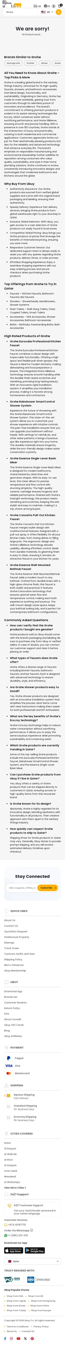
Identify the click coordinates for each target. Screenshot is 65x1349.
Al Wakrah (10, 1154)
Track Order (11, 948)
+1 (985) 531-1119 (18, 1235)
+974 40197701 (17, 1224)
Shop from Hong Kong (43, 1300)
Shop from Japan (16, 1300)
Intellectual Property (16, 937)
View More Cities (14, 1187)
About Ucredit (12, 1019)
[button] (38, 6)
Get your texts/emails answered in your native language (35, 1212)
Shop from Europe (41, 1310)
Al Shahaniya (12, 1182)
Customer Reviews (15, 1002)
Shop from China (39, 1305)
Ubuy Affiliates (13, 1036)
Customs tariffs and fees (19, 954)
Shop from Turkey (16, 1310)
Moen (24, 63)
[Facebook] (7, 1339)
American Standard (46, 63)
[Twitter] (27, 1339)
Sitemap (9, 942)
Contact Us (11, 926)
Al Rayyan (10, 1148)
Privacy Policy (41, 1326)
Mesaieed (10, 1176)
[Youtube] (20, 1339)
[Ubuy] (16, 6)
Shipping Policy (13, 959)
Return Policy (12, 1008)
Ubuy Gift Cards (14, 1025)
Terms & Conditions (17, 1326)
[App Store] (14, 1251)
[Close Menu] (3, 7)
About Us (9, 920)
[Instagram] (13, 1339)
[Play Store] (35, 1251)
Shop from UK (35, 1296)
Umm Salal (10, 1171)
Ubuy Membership (15, 970)
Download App (13, 991)
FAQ (6, 1013)
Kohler (10, 63)
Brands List (10, 997)
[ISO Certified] (37, 1279)
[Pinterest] (34, 1339)
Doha (7, 1143)
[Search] (59, 12)
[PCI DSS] (12, 1280)
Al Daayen (10, 1165)
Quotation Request (15, 931)
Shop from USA (15, 1296)
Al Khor (8, 1159)
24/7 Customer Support (28, 1205)
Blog (7, 1030)
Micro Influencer (14, 965)
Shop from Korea (16, 1305)
